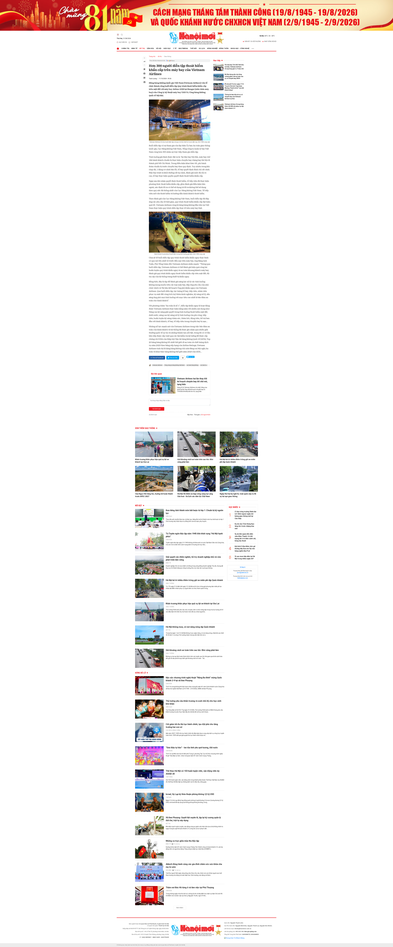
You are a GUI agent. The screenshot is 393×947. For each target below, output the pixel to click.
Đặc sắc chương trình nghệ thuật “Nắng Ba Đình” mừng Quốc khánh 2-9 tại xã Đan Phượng (194, 679)
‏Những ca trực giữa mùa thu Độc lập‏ (182, 841)
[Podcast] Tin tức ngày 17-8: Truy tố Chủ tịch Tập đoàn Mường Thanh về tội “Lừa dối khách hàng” (234, 87)
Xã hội (158, 48)
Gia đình (168, 870)
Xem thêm (179, 907)
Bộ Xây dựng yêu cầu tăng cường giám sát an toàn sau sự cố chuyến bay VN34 (234, 76)
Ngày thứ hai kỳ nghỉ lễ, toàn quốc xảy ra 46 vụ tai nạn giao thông (238, 495)
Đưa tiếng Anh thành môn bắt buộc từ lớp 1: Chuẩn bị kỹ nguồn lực (194, 511)
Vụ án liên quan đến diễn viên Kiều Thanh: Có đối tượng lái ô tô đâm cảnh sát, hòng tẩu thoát (245, 537)
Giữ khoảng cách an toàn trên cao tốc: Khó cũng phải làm (195, 460)
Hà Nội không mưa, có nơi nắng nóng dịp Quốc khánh (190, 627)
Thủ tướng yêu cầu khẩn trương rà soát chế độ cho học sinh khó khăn (193, 702)
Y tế (174, 48)
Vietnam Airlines (157, 365)
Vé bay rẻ (242, 567)
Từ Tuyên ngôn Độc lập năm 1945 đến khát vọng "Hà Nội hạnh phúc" (194, 535)
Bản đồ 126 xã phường (253, 41)
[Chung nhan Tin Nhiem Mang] (234, 938)
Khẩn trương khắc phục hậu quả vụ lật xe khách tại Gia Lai (152, 460)
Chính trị (125, 48)
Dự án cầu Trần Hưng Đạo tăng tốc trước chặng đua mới (244, 526)
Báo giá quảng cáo (250, 931)
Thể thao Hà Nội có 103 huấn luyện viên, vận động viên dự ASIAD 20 (192, 772)
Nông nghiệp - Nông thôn (217, 48)
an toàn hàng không (192, 365)
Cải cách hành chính (173, 730)
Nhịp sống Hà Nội (270, 41)
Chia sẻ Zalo (173, 358)
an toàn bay (204, 365)
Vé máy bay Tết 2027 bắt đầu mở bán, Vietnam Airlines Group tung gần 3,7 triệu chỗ (234, 67)
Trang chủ (152, 56)
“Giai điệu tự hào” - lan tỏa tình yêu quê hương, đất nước (192, 747)
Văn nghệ (169, 751)
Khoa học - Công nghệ (240, 48)
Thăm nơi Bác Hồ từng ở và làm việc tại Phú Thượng (190, 887)
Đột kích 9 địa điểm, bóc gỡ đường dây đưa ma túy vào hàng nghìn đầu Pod (245, 548)
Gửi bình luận (156, 409)
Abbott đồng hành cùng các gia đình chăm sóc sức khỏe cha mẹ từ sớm (194, 865)
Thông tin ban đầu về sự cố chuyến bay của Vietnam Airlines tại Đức (234, 96)
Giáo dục (167, 48)
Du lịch (202, 48)
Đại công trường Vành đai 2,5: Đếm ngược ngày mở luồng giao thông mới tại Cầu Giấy (245, 515)
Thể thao (169, 777)
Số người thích (205, 414)
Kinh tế (134, 48)
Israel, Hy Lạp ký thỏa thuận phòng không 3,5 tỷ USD (190, 794)
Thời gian (197, 414)
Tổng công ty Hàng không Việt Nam (174, 365)
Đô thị (142, 48)
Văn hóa (150, 48)
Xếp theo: (190, 414)
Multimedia (183, 48)
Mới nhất (134, 42)
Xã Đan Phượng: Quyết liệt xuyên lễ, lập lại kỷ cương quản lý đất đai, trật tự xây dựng (193, 819)
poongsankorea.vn (242, 572)
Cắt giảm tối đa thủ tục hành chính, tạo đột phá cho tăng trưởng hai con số (192, 725)
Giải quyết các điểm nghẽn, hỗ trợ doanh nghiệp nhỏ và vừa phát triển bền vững (193, 558)
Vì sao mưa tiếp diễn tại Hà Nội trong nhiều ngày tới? (245, 557)
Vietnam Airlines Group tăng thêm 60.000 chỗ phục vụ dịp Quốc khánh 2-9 (234, 106)
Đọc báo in (123, 42)
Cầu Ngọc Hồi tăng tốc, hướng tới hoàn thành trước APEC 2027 (154, 495)
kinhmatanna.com (242, 578)
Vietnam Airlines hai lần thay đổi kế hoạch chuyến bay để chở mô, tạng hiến (192, 381)
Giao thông (167, 56)
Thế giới (193, 48)
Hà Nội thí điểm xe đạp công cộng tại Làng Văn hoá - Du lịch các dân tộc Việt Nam (195, 495)
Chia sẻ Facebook (157, 358)
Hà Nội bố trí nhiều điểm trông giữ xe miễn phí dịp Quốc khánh (237, 460)
